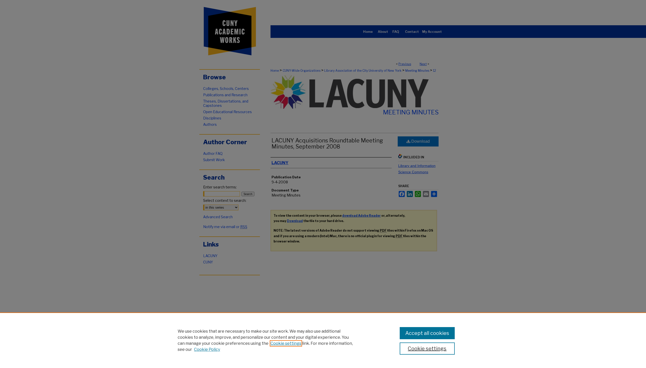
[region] (323, 340)
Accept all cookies (427, 333)
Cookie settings (286, 343)
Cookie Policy (207, 349)
